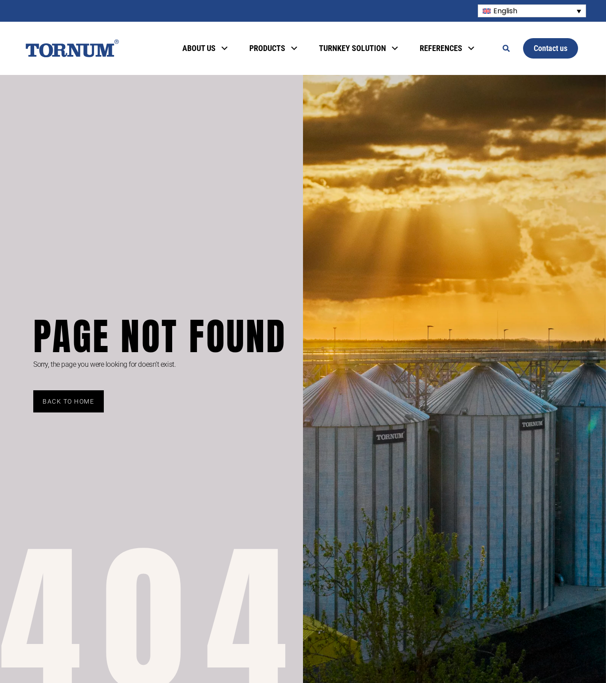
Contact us (550, 48)
